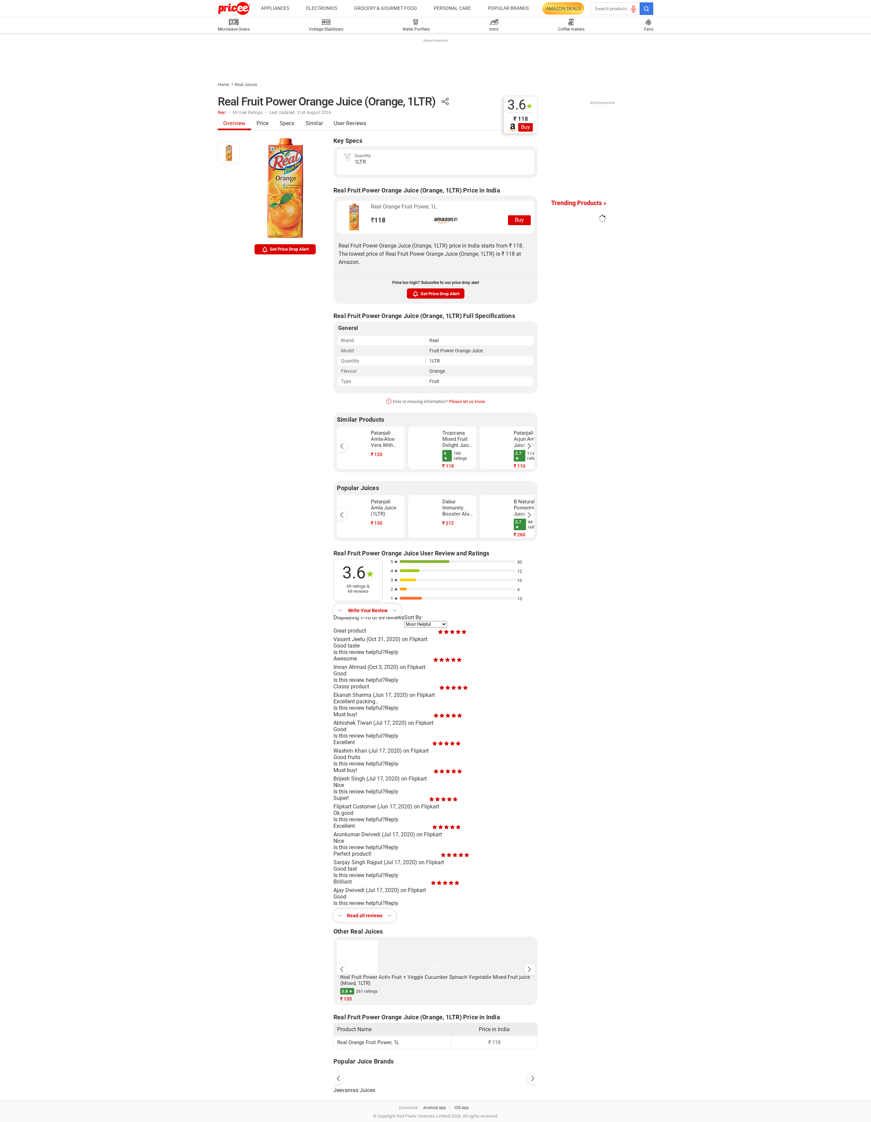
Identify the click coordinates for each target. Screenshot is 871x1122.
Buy (525, 127)
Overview (234, 123)
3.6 (520, 105)
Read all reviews (364, 915)
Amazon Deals (563, 8)
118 (378, 220)
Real (222, 112)
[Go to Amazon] (353, 217)
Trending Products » (578, 202)
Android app (434, 1107)
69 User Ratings (248, 112)
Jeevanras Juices (354, 1090)
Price (263, 123)
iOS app (462, 1107)
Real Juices (246, 84)
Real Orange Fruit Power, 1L (404, 206)
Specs (287, 123)
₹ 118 (520, 118)
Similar (314, 123)
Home (223, 84)
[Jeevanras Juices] (435, 1077)
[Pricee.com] (234, 8)
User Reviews (350, 123)
